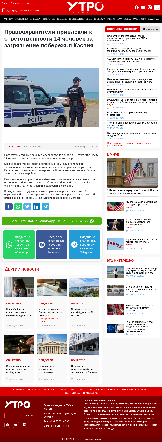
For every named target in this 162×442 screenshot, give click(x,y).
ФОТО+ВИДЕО (139, 19)
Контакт (26, 3)
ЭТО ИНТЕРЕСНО (59, 19)
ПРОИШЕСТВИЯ (76, 19)
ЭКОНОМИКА (21, 19)
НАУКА (72, 389)
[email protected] (61, 425)
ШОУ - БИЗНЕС (124, 19)
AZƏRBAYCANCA (32, 10)
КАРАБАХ (111, 19)
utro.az (97, 439)
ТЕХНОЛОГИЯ (90, 393)
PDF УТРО (12, 11)
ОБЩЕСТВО (35, 19)
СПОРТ (89, 19)
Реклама (14, 3)
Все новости (150, 29)
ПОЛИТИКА (8, 19)
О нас (5, 3)
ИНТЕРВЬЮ (99, 19)
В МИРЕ (46, 19)
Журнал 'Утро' (153, 19)
